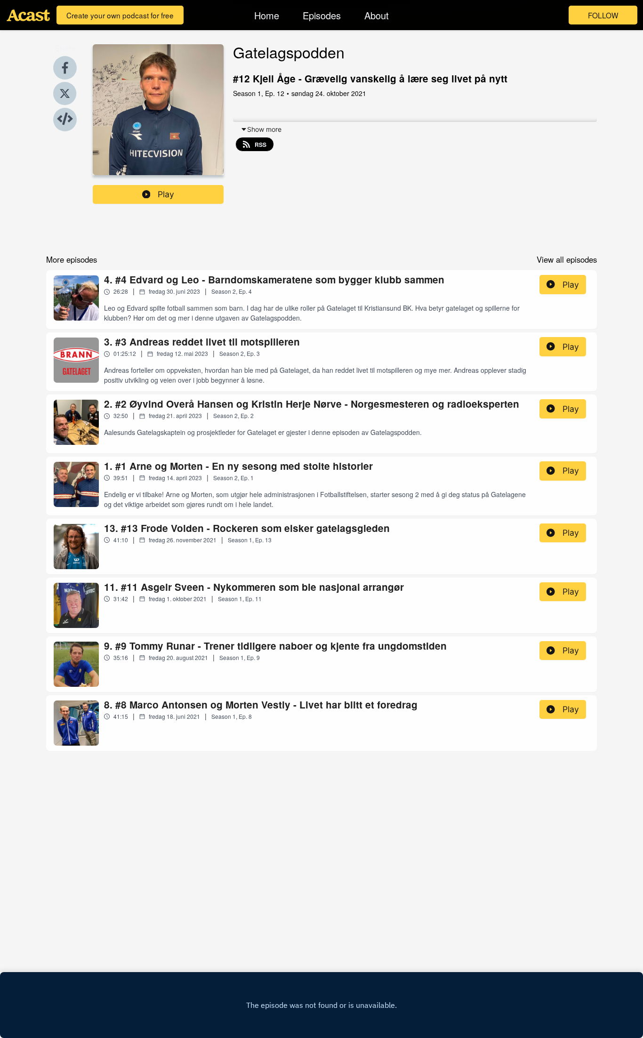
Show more (264, 129)
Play (166, 194)
